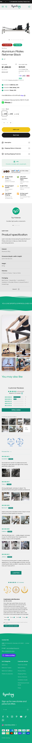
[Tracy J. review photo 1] (6, 496)
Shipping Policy (22, 673)
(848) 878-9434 (9, 651)
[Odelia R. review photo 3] (25, 545)
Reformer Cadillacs (7, 670)
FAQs (19, 688)
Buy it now (16, 135)
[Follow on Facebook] (3, 716)
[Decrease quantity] (4, 122)
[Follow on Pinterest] (16, 716)
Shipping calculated (13, 80)
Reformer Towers (6, 667)
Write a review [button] (16, 410)
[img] (5, 456)
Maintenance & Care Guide (23, 683)
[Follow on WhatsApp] (3, 720)
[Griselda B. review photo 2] (15, 473)
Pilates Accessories (7, 673)
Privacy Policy (22, 670)
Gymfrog (4, 48)
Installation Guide (22, 680)
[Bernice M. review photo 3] (25, 520)
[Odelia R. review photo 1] (6, 545)
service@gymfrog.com (13, 648)
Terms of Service (22, 677)
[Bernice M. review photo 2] (15, 520)
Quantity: (4, 119)
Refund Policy (21, 667)
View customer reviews (11, 625)
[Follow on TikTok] (25, 716)
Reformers (5, 664)
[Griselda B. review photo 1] (6, 473)
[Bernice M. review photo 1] (6, 520)
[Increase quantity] (10, 122)
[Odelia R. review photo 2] (15, 545)
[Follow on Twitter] (7, 716)
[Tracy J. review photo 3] (25, 496)
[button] (3, 59)
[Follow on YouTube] (21, 716)
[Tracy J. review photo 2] (15, 496)
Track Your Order (22, 664)
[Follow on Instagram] (12, 716)
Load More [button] (16, 573)
